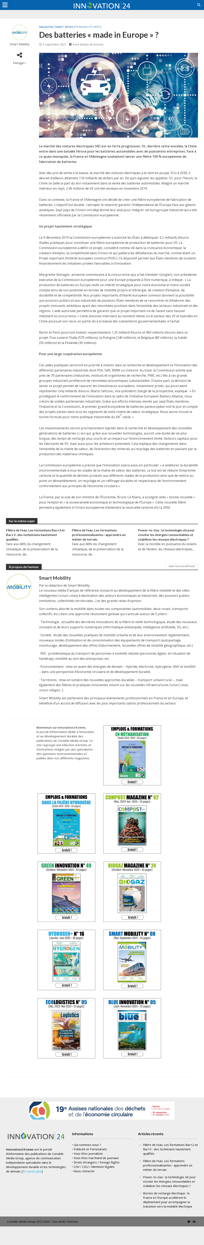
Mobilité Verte (90, 27)
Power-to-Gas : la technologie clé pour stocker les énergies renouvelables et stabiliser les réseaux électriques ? (166, 534)
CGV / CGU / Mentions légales (94, 1167)
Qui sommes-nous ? (87, 1145)
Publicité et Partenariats (90, 1149)
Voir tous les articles (182, 566)
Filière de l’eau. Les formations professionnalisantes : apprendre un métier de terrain (99, 534)
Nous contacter (84, 1171)
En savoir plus (32, 1171)
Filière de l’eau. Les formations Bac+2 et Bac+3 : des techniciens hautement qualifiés (35, 534)
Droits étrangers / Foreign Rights (97, 1162)
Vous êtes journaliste (88, 1153)
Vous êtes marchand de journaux (96, 1158)
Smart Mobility (19, 44)
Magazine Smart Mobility (58, 27)
